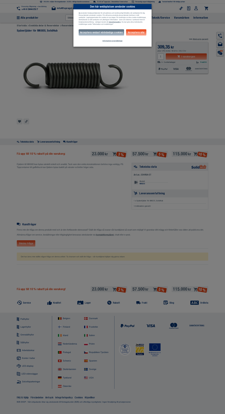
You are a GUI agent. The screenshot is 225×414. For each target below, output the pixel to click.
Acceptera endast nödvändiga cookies (101, 32)
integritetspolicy (115, 22)
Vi (79, 13)
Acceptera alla (136, 32)
